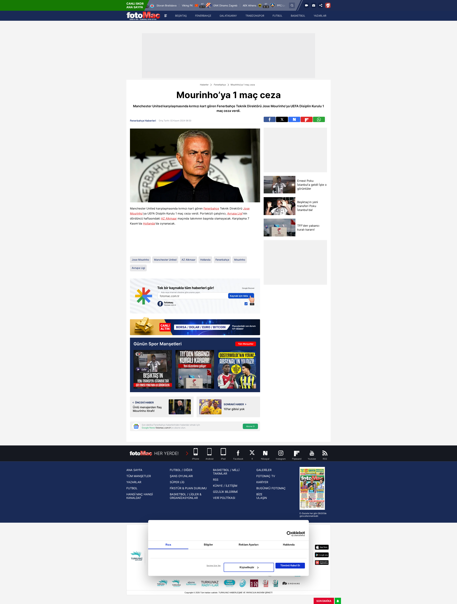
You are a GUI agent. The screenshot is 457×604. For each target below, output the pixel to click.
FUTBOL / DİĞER (181, 470)
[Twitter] (282, 119)
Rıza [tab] (168, 544)
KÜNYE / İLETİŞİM (225, 485)
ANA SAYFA (134, 470)
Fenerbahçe (220, 84)
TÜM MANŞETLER (138, 476)
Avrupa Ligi (234, 213)
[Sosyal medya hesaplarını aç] (320, 5)
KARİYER (262, 482)
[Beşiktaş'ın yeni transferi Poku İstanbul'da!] (279, 206)
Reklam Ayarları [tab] (248, 544)
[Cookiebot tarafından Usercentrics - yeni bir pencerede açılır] (289, 533)
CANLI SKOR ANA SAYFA (135, 5)
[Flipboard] (307, 119)
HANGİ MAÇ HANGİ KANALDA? (139, 496)
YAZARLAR (133, 482)
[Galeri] (313, 5)
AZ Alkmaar (169, 218)
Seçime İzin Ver (214, 565)
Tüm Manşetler (245, 343)
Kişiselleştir (247, 567)
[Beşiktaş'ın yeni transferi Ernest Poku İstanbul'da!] (153, 369)
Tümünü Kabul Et (290, 565)
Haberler (204, 84)
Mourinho (239, 259)
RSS (215, 479)
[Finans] (195, 326)
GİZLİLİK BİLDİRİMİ (225, 492)
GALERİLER (264, 470)
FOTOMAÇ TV (265, 476)
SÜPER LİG (177, 482)
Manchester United (165, 259)
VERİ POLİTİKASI (224, 498)
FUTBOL (131, 488)
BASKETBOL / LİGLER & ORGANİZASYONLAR (185, 496)
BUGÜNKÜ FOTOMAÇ (271, 488)
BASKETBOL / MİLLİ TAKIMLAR (226, 471)
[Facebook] (270, 119)
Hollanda (149, 223)
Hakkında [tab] (289, 544)
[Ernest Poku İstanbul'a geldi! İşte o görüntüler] (279, 185)
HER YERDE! (166, 453)
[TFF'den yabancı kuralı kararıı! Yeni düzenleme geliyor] (194, 369)
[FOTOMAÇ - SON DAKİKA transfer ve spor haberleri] (143, 15)
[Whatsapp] (319, 119)
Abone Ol (250, 426)
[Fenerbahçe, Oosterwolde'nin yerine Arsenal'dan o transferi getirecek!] (237, 369)
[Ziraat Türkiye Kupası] (328, 5)
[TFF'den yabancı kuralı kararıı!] (279, 227)
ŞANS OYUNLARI (181, 476)
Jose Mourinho (140, 259)
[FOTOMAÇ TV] (306, 5)
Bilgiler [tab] (208, 544)
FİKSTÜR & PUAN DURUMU (188, 488)
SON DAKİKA (323, 600)
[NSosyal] (294, 119)
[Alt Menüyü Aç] (165, 16)
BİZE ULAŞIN (261, 496)
